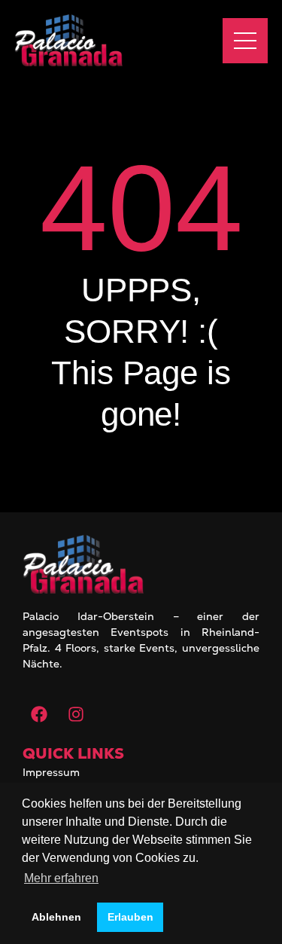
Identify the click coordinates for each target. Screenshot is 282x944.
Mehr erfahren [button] (61, 878)
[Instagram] (75, 714)
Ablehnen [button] (56, 917)
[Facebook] (39, 714)
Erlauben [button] (130, 917)
